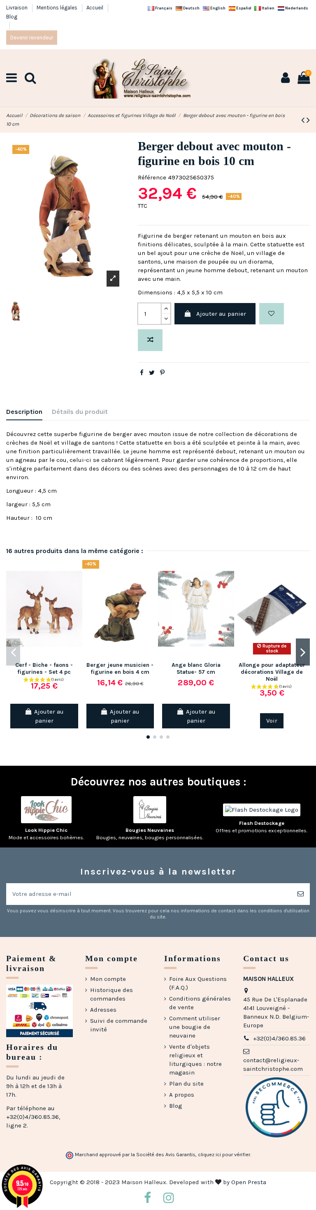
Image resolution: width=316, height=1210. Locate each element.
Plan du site (186, 1083)
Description (24, 412)
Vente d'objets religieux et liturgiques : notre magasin (195, 1059)
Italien (267, 8)
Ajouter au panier (221, 313)
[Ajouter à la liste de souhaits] (271, 314)
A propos (181, 1094)
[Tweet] (152, 373)
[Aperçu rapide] (76, 602)
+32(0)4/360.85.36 (279, 1038)
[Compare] (76, 587)
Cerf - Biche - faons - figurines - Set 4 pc (44, 668)
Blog (11, 17)
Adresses (103, 1009)
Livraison (17, 8)
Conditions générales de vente (200, 1003)
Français (163, 8)
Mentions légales (58, 8)
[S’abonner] (300, 894)
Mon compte (108, 979)
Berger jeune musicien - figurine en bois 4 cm (119, 668)
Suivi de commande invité (118, 1025)
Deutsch (191, 8)
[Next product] (308, 120)
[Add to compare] (150, 340)
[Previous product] (304, 120)
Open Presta (248, 1182)
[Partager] (142, 373)
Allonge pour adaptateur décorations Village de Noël (272, 671)
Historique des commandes (111, 994)
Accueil (95, 8)
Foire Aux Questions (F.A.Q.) (198, 983)
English (217, 8)
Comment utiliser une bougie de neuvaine (194, 1027)
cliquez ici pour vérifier (224, 1154)
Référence (152, 177)
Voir (271, 720)
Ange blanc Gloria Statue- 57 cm (196, 668)
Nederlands (296, 8)
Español (243, 8)
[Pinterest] (162, 373)
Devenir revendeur (31, 37)
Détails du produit (80, 412)
